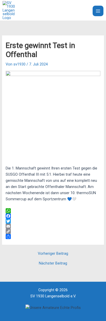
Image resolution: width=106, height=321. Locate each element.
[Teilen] (53, 236)
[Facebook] (53, 216)
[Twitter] (53, 221)
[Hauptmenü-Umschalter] (98, 11)
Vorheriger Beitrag (53, 254)
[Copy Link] (53, 231)
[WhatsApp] (53, 210)
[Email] (53, 226)
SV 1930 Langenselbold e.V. (46, 10)
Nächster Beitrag (53, 263)
